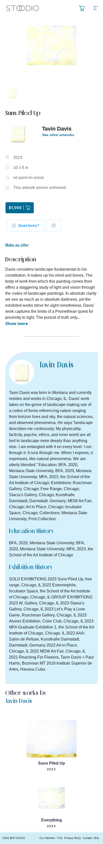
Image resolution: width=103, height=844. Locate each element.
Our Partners (47, 837)
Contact (87, 837)
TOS (59, 837)
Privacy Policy (72, 837)
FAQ (96, 837)
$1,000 (16, 207)
